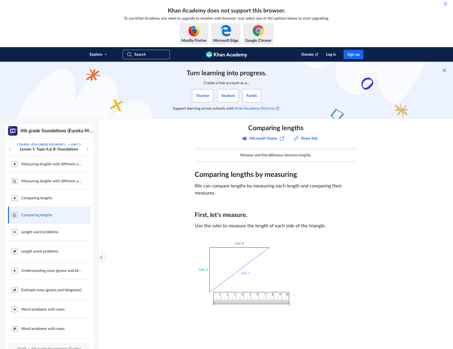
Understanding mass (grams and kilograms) (52, 271)
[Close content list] (102, 257)
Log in (331, 54)
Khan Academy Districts (255, 108)
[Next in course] (87, 149)
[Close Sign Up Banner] (444, 70)
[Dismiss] (445, 4)
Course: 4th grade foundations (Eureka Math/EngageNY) (42, 144)
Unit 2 (76, 144)
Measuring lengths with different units (52, 164)
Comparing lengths (36, 198)
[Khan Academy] (226, 54)
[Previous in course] (10, 149)
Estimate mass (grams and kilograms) (51, 290)
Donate (307, 54)
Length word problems (39, 232)
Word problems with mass (43, 309)
